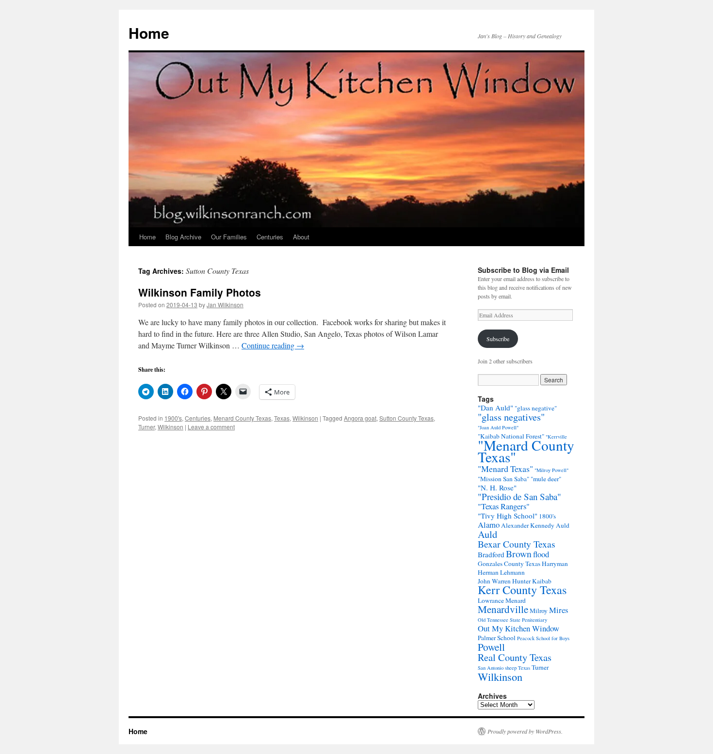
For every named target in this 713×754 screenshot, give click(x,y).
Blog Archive (183, 236)
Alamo (489, 524)
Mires (558, 609)
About (301, 236)
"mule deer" (546, 478)
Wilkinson (305, 418)
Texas (282, 418)
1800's (547, 516)
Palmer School (497, 637)
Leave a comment (211, 427)
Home (149, 32)
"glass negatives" (511, 417)
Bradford (491, 554)
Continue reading (273, 345)
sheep (511, 667)
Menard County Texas (242, 418)
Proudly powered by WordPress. (525, 731)
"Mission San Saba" (503, 478)
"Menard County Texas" (526, 451)
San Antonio (490, 667)
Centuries (270, 236)
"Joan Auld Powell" (498, 427)
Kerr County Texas (522, 589)
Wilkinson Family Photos (199, 292)
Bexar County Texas (516, 543)
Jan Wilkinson (225, 304)
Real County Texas (514, 657)
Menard (515, 600)
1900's (173, 418)
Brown (519, 553)
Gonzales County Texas (509, 563)
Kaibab (541, 581)
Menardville (503, 609)
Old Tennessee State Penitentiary (512, 619)
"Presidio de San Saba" (519, 496)
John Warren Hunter (504, 581)
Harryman (555, 563)
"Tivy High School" (507, 515)
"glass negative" (536, 408)
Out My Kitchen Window (518, 628)
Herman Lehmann (501, 572)
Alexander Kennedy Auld (535, 525)
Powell (491, 647)
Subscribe (497, 339)
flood (541, 554)
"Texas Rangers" (504, 506)
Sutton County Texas (406, 418)
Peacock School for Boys (543, 638)
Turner (146, 427)
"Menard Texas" (505, 468)
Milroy (539, 610)
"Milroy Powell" (551, 470)
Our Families (229, 236)
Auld (487, 534)
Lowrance (491, 600)
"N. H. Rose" (497, 487)
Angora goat (360, 418)
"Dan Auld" (495, 407)
